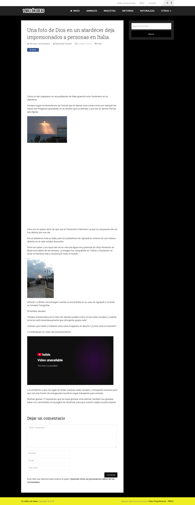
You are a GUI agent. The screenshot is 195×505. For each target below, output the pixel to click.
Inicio (76, 11)
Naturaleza (147, 11)
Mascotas (110, 11)
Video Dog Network (157, 501)
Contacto (152, 3)
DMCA (141, 3)
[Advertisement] (72, 73)
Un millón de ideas (29, 501)
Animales (91, 11)
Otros (165, 11)
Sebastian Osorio (63, 43)
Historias (127, 11)
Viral (99, 43)
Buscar (151, 34)
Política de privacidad (126, 3)
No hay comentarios (40, 43)
